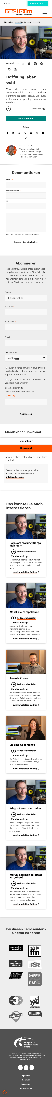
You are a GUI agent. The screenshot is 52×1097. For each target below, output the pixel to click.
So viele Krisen (18, 678)
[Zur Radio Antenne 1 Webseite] (16, 1017)
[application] (26, 108)
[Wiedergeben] (8, 109)
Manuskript (26, 441)
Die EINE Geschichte (22, 745)
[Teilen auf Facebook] (7, 133)
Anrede (8, 292)
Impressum (26, 1084)
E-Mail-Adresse (13, 190)
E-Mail (8, 337)
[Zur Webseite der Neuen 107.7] (16, 975)
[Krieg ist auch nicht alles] (26, 792)
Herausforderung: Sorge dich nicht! (25, 544)
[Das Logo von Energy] (35, 1002)
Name (9, 179)
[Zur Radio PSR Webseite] (35, 964)
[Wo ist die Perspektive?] (26, 595)
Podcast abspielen (26, 552)
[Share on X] (13, 133)
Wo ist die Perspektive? (24, 612)
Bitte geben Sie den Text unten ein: (20, 389)
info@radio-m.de (15, 477)
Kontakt (7, 3)
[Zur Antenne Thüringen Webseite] (16, 963)
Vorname (9, 306)
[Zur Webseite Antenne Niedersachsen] (35, 1014)
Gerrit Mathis (28, 145)
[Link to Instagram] (37, 133)
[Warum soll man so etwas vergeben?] (26, 858)
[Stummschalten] (43, 109)
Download (26, 448)
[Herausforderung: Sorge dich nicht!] (26, 526)
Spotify (29, 64)
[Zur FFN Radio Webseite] (35, 951)
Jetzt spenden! (25, 119)
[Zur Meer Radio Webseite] (35, 979)
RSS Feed (15, 69)
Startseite (8, 22)
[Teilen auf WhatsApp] (19, 133)
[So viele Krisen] (26, 662)
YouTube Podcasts (9, 69)
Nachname (10, 321)
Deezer (41, 64)
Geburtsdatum (11, 352)
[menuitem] (9, 3)
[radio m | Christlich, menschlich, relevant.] (22, 12)
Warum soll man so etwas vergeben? (25, 876)
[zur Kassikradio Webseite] (16, 948)
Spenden (26, 1076)
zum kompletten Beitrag (25, 572)
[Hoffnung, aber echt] (26, 42)
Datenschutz (26, 1088)
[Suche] (23, 3)
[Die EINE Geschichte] (26, 728)
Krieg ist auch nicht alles (25, 808)
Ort (7, 201)
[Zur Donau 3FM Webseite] (16, 1000)
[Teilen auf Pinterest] (25, 133)
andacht (18, 22)
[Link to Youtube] (43, 133)
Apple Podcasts (35, 64)
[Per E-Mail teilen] (31, 133)
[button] (43, 12)
